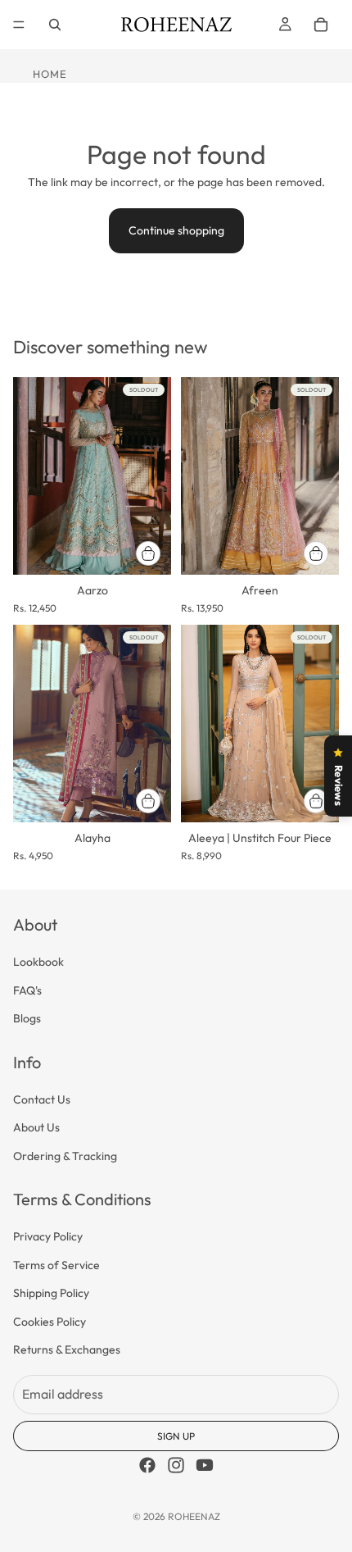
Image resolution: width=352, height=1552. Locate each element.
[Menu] (19, 24)
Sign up (176, 1436)
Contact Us (41, 1099)
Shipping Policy (51, 1293)
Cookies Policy (49, 1321)
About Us (36, 1128)
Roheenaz (194, 1516)
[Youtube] (204, 1465)
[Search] (55, 25)
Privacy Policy (48, 1237)
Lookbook (38, 962)
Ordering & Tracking (65, 1156)
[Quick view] (148, 553)
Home (50, 73)
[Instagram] (176, 1465)
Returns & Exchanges (66, 1349)
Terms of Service (56, 1265)
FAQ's (27, 990)
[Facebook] (147, 1465)
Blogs (27, 1018)
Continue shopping (176, 230)
